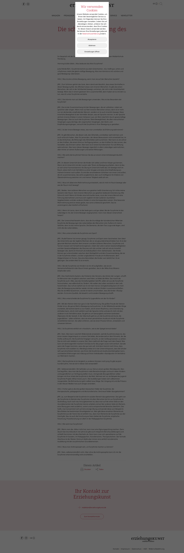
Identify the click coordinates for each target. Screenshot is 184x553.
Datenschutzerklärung (91, 34)
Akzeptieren (92, 39)
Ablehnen (92, 45)
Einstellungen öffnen (92, 52)
